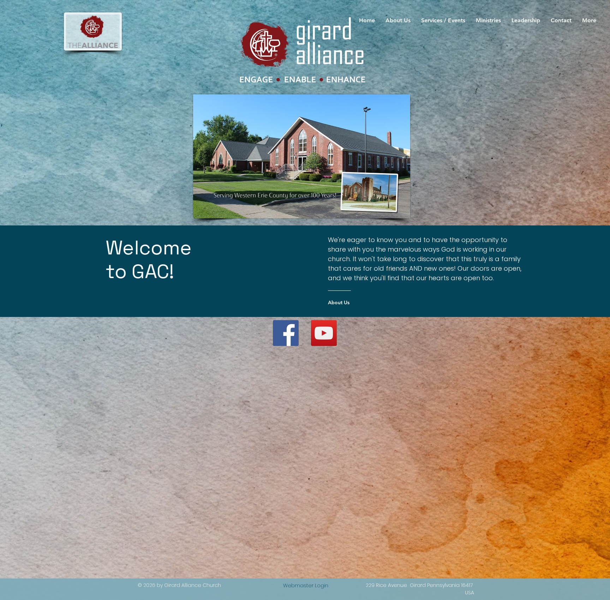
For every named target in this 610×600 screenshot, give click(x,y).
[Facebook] (286, 333)
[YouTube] (324, 333)
